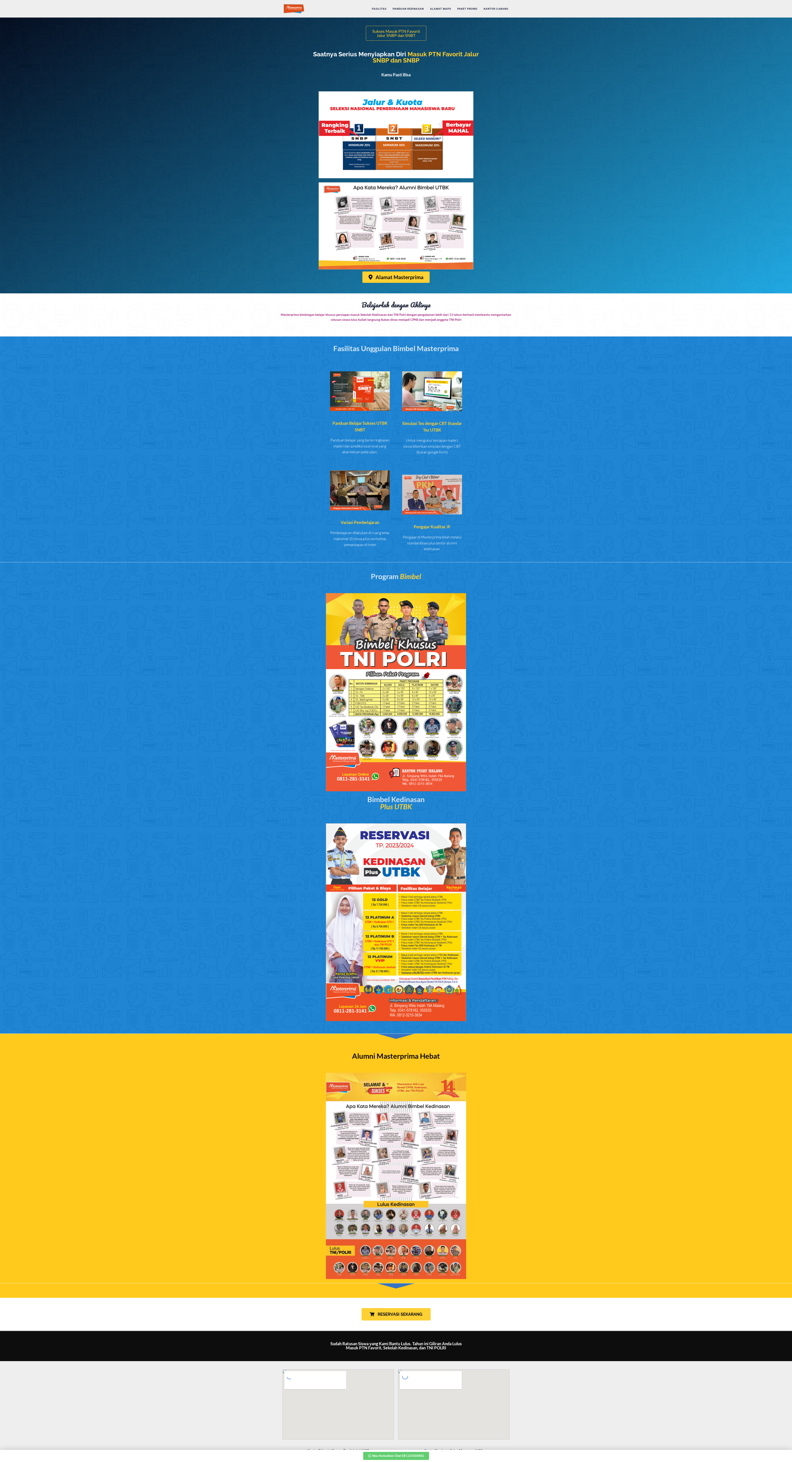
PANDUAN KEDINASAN (408, 8)
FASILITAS (379, 8)
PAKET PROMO (467, 8)
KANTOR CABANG (496, 8)
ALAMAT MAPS (440, 8)
